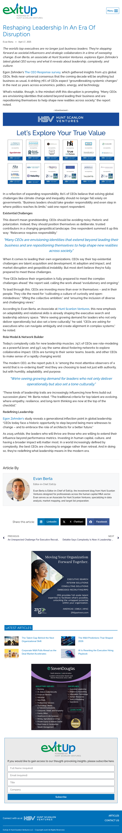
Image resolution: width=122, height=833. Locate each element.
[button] (112, 11)
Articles (114, 815)
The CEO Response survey (43, 72)
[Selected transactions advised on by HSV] (61, 186)
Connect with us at (12, 818)
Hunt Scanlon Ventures (73, 308)
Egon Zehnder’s (13, 418)
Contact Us (112, 820)
